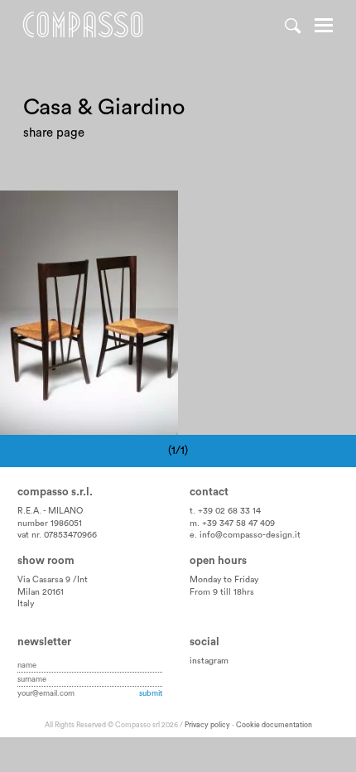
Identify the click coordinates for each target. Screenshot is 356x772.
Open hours (218, 561)
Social (204, 642)
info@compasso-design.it (250, 535)
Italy (25, 604)
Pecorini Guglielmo (65, 210)
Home (83, 25)
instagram (209, 661)
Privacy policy (207, 725)
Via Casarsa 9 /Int (52, 580)
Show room (46, 561)
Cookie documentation (274, 725)
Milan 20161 (40, 592)
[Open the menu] (324, 27)
